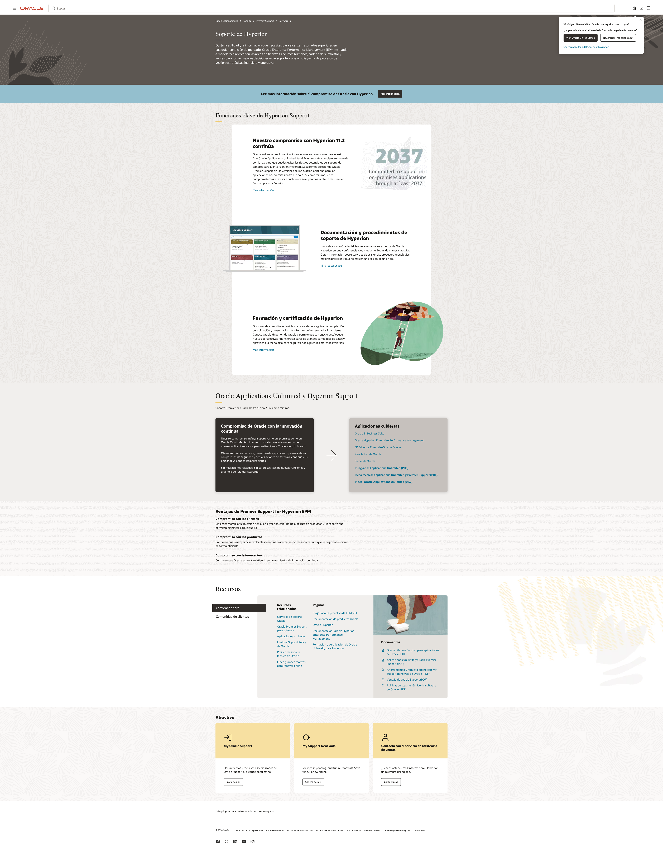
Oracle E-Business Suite (369, 433)
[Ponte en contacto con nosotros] (648, 8)
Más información (390, 93)
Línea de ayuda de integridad (397, 830)
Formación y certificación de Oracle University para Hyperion (335, 646)
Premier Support (265, 20)
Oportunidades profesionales (329, 830)
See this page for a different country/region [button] (586, 47)
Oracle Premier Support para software (291, 628)
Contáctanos (391, 781)
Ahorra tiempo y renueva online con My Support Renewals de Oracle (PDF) (411, 671)
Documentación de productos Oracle (335, 619)
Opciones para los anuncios (300, 830)
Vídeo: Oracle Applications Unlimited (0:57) (383, 482)
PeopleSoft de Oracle (368, 454)
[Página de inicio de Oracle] (31, 8)
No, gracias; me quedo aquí (618, 37)
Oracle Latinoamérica (226, 20)
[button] (14, 8)
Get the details (313, 781)
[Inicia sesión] (642, 8)
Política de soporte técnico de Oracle (288, 654)
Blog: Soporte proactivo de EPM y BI (335, 613)
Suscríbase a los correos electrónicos (364, 830)
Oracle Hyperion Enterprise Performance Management (389, 440)
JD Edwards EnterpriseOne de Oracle (378, 447)
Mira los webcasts (331, 265)
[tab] (239, 608)
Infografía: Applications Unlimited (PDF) (381, 468)
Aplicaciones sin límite (291, 636)
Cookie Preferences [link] (275, 830)
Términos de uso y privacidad (249, 830)
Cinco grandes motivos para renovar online (291, 663)
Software (283, 20)
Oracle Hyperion (323, 625)
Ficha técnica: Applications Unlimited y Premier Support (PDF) (396, 475)
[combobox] (331, 8)
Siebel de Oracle (365, 461)
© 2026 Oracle (222, 830)
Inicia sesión (233, 781)
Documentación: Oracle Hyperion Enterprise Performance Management (333, 634)
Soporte (247, 20)
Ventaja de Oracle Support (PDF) (407, 679)
